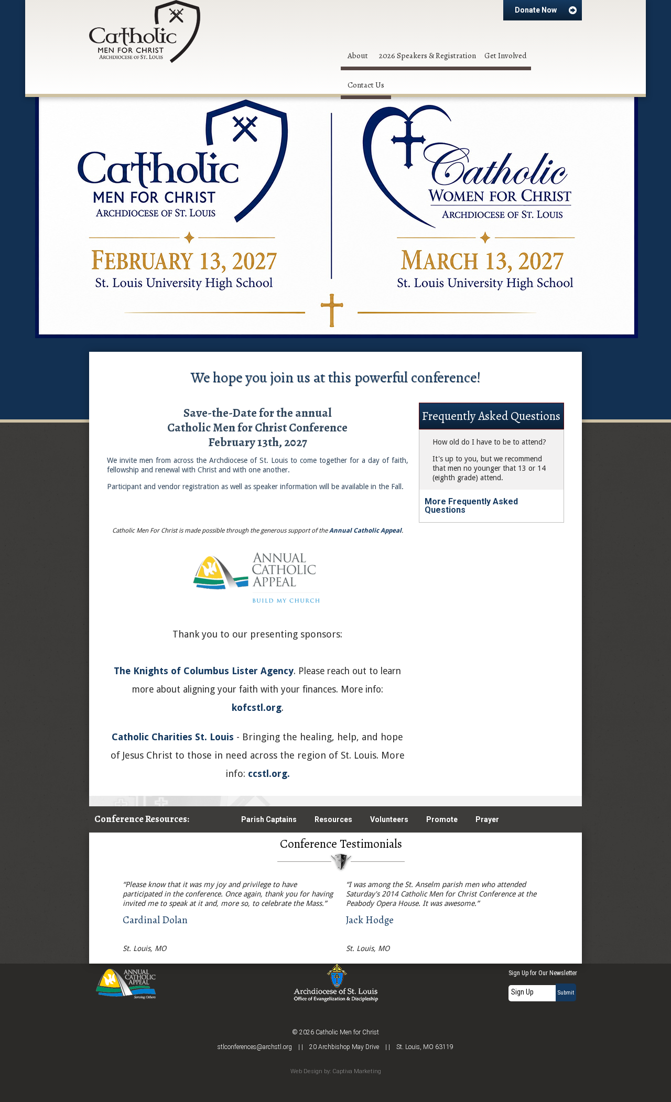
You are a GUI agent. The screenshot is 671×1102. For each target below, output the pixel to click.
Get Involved (505, 55)
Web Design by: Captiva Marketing (335, 1071)
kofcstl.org (257, 707)
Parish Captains (269, 819)
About (358, 55)
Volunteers (389, 819)
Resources (333, 819)
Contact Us (366, 85)
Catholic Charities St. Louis (173, 736)
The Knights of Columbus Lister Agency (204, 670)
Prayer (487, 819)
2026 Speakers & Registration (427, 55)
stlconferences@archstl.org (255, 1047)
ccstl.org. (269, 773)
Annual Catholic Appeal (365, 530)
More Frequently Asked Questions (471, 505)
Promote (442, 819)
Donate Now (536, 10)
